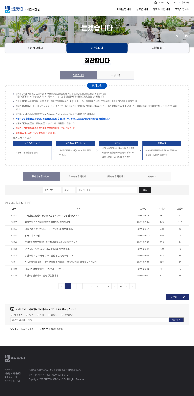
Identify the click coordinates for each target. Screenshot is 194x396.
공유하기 (177, 36)
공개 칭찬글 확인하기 (41, 176)
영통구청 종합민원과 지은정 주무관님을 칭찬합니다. (49, 228)
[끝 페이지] (132, 286)
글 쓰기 (173, 297)
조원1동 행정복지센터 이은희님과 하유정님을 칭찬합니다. (51, 242)
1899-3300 (51, 374)
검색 (145, 190)
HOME (161, 3)
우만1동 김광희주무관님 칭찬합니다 (41, 275)
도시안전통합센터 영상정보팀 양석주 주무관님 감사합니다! (52, 215)
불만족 (54, 314)
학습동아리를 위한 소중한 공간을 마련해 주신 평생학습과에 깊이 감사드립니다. (61, 262)
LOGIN (173, 3)
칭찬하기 (152, 176)
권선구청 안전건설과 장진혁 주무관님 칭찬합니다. (48, 222)
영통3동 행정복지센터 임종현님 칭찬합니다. (45, 268)
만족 (31, 314)
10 (120, 286)
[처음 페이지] (61, 286)
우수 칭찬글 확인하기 (78, 176)
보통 (42, 314)
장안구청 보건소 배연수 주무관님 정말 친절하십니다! (49, 255)
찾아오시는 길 (11, 377)
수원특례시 (15, 358)
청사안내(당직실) (12, 381)
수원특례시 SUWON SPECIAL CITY (33, 9)
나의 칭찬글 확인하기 (115, 176)
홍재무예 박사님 (32, 235)
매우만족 (18, 314)
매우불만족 (69, 314)
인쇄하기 (186, 36)
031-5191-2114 (65, 374)
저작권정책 (9, 370)
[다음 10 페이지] (127, 286)
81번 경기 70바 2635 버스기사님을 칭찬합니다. (47, 248)
